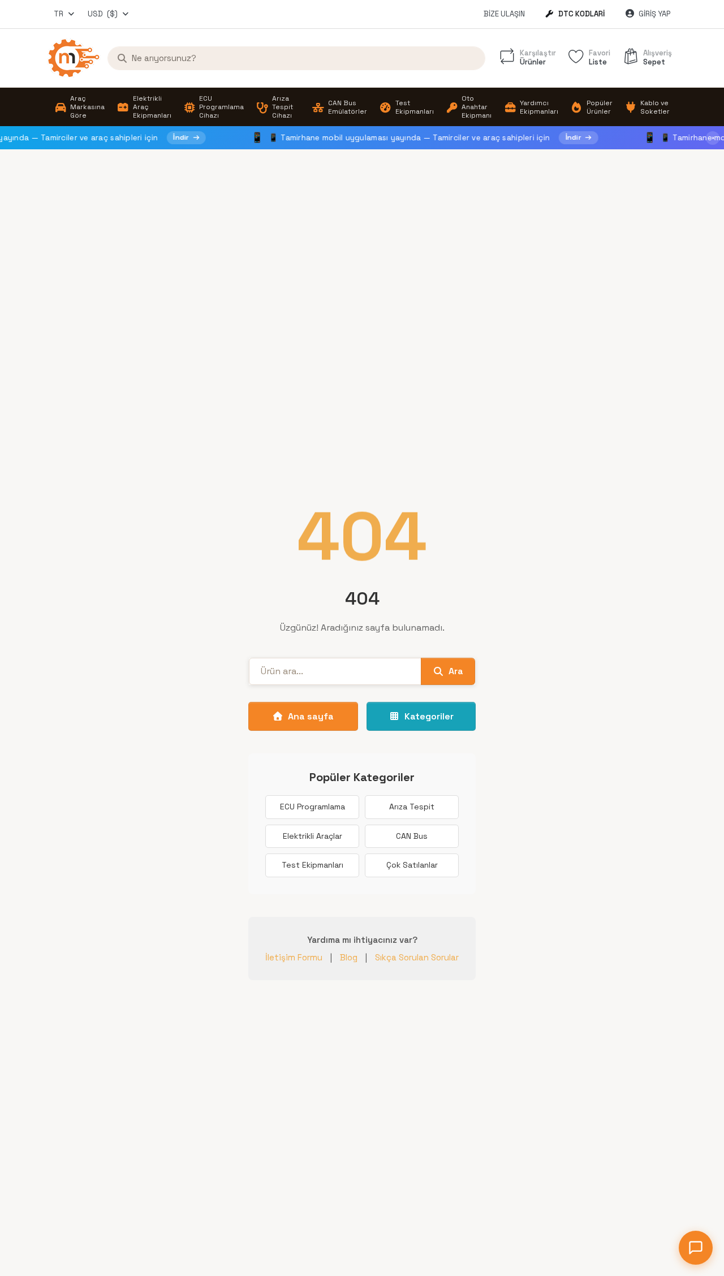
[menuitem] (79, 107)
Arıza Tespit (411, 806)
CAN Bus (412, 836)
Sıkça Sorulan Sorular (417, 957)
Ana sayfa (311, 716)
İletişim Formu (293, 957)
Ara (456, 671)
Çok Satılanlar (412, 865)
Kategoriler (429, 716)
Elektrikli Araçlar (312, 836)
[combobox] (64, 14)
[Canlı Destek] (696, 1248)
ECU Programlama (312, 806)
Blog (348, 957)
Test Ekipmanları (312, 865)
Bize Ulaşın (504, 14)
